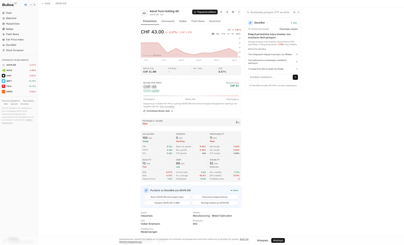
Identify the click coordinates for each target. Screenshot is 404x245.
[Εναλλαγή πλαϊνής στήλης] (38, 122)
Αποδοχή (278, 240)
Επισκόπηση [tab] (150, 21)
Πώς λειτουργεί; (167, 106)
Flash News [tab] (198, 21)
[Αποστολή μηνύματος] (295, 77)
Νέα (6, 104)
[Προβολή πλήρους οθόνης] (239, 12)
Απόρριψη (262, 240)
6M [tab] (217, 34)
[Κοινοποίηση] (227, 12)
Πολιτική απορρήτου (11, 101)
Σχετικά (14, 104)
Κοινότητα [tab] (215, 21)
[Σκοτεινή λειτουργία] (33, 5)
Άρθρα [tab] (183, 21)
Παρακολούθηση (206, 11)
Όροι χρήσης (28, 101)
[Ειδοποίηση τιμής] (221, 12)
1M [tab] (213, 34)
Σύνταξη (24, 104)
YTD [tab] (223, 34)
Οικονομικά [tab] (167, 21)
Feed (47, 3)
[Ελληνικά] (26, 5)
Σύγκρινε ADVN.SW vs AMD (167, 203)
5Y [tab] (233, 34)
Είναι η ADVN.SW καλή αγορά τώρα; (167, 197)
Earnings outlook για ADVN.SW (215, 203)
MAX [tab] (238, 34)
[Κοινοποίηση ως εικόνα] (233, 12)
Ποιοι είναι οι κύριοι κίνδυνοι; (215, 197)
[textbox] (270, 77)
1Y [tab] (228, 34)
